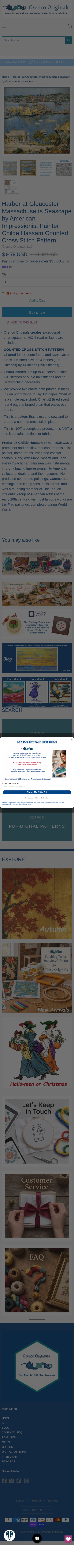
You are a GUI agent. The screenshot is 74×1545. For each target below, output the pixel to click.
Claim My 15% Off (37, 792)
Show (37, 1538)
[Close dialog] (72, 739)
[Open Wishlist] (68, 1539)
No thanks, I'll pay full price (37, 798)
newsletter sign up (10, 783)
